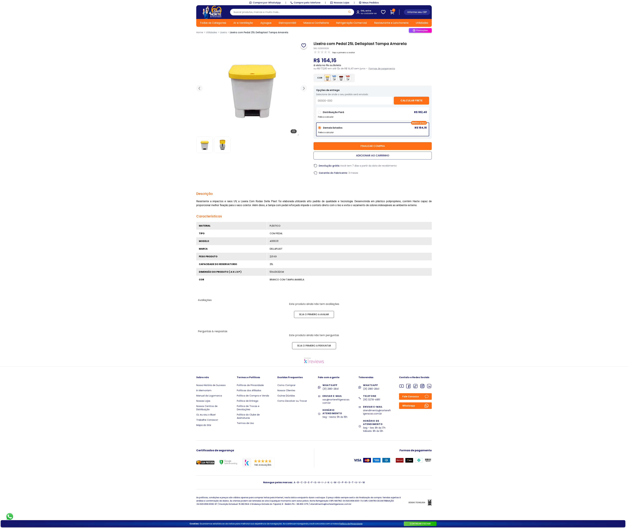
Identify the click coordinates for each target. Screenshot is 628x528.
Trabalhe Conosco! (207, 420)
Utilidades (422, 23)
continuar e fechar (420, 523)
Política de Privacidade (350, 523)
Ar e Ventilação (243, 23)
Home (199, 32)
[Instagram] (422, 386)
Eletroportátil (287, 23)
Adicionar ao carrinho (372, 155)
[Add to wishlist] (303, 45)
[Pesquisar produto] (349, 12)
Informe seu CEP (417, 12)
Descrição (204, 193)
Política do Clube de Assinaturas (248, 416)
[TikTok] (415, 386)
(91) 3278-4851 (371, 399)
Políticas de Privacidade (250, 385)
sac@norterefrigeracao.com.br (336, 401)
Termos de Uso (245, 423)
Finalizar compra (372, 146)
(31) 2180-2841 (331, 388)
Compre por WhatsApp (267, 2)
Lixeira (223, 32)
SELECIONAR (372, 115)
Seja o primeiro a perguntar (314, 345)
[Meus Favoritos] (383, 12)
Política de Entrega (247, 401)
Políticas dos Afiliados (249, 390)
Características (209, 216)
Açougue (265, 23)
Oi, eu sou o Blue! (206, 414)
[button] (303, 88)
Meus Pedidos (370, 2)
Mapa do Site (203, 425)
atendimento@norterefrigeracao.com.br (377, 412)
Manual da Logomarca (209, 395)
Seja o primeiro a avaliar (314, 314)
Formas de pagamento (382, 68)
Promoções (422, 30)
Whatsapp (408, 405)
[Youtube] (401, 386)
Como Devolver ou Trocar (292, 401)
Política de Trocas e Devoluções (248, 408)
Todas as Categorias (213, 23)
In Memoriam (203, 390)
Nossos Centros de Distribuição (207, 408)
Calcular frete (411, 100)
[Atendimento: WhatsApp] (9, 516)
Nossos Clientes (286, 390)
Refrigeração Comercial (351, 23)
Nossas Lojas (341, 2)
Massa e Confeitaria (316, 23)
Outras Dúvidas (286, 395)
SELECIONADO (373, 130)
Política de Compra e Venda (253, 395)
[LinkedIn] (429, 386)
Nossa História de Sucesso (211, 385)
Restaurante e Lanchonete (391, 23)
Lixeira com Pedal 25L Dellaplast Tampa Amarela (259, 32)
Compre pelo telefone (307, 2)
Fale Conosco (410, 396)
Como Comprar (286, 385)
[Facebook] (408, 386)
